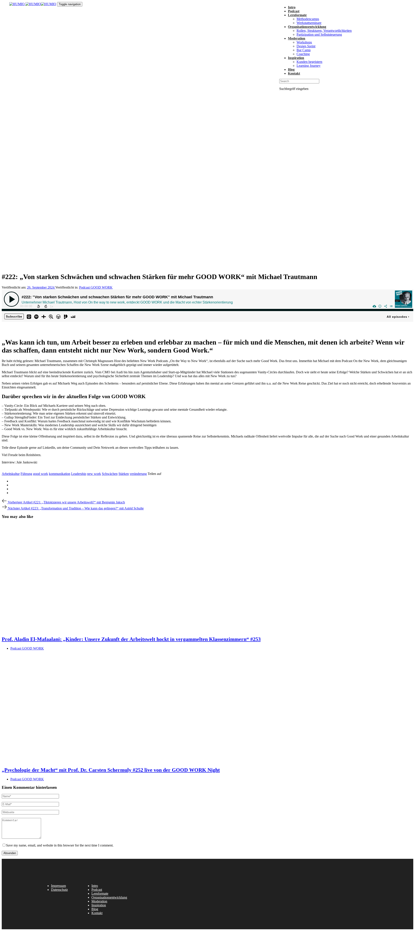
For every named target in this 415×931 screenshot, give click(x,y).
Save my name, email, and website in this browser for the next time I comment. (59, 845)
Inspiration (98, 905)
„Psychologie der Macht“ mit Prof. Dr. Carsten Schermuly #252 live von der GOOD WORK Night (111, 770)
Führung (26, 474)
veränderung (138, 474)
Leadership (78, 474)
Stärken (123, 474)
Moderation (99, 901)
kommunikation (59, 474)
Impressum (58, 886)
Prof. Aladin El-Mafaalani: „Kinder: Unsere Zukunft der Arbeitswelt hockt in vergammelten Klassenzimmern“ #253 (131, 639)
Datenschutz (59, 889)
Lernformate (99, 893)
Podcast (96, 889)
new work (94, 474)
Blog (94, 909)
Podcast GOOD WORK (96, 287)
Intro (94, 886)
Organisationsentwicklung (109, 897)
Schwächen (110, 474)
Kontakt (96, 913)
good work (40, 474)
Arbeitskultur (11, 474)
